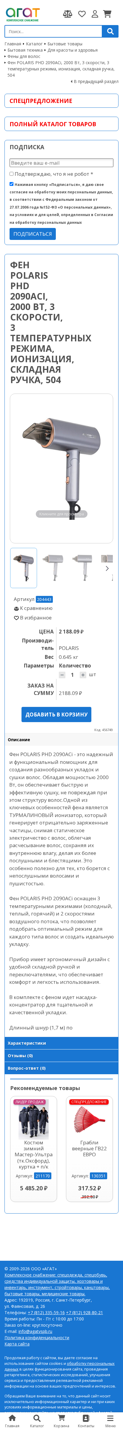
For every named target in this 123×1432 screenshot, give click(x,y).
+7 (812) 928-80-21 (84, 1312)
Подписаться (32, 233)
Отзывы (20, 1055)
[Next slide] (103, 468)
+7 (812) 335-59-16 (46, 1312)
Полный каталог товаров (53, 124)
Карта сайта (17, 1344)
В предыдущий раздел (96, 81)
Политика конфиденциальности (36, 1337)
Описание (19, 739)
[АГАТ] (22, 14)
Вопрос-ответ (27, 1068)
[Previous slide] (20, 468)
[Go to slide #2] (52, 568)
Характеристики (27, 1043)
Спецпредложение (41, 100)
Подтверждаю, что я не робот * (53, 173)
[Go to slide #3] (82, 568)
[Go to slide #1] (23, 568)
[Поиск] (110, 31)
